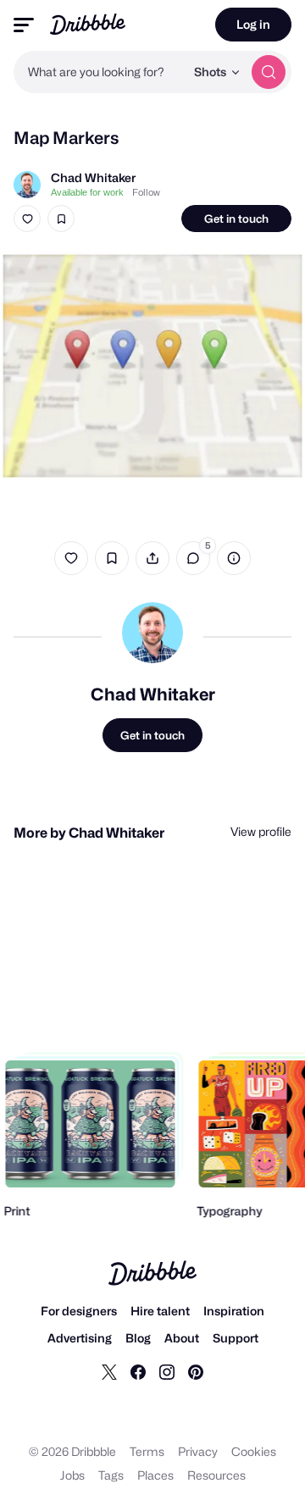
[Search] (269, 72)
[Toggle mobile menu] (23, 25)
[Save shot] (61, 218)
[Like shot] (27, 218)
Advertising (79, 1338)
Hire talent (160, 1310)
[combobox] (99, 72)
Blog (138, 1338)
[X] (109, 1371)
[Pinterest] (195, 1371)
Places (155, 1475)
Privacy (198, 1451)
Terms (147, 1451)
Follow (146, 192)
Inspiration (233, 1310)
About (181, 1338)
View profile (260, 831)
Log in (253, 24)
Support (235, 1338)
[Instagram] (167, 1371)
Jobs (72, 1475)
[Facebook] (138, 1371)
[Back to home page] (87, 24)
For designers (79, 1310)
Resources (216, 1475)
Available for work (87, 192)
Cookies (253, 1451)
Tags (111, 1475)
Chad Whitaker (93, 177)
